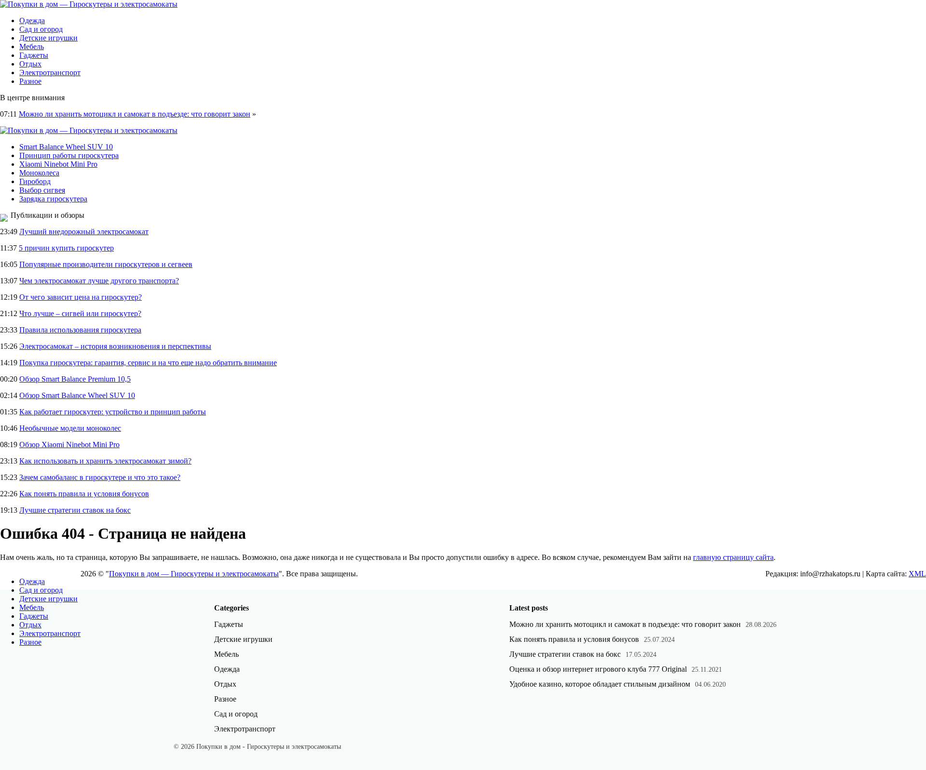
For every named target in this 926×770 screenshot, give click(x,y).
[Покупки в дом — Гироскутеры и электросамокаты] (88, 4)
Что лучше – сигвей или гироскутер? (80, 313)
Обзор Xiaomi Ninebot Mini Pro (69, 444)
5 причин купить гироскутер (66, 248)
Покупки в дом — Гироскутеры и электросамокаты (194, 574)
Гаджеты (33, 55)
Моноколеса (39, 173)
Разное (30, 81)
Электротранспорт (50, 72)
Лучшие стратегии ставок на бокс (75, 510)
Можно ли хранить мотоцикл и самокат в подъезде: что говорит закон (134, 114)
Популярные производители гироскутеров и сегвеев (105, 264)
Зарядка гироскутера (53, 199)
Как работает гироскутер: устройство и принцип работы (112, 412)
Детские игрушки (48, 38)
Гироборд (35, 181)
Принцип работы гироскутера (69, 155)
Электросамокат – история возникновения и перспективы (115, 346)
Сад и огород (41, 29)
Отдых (30, 64)
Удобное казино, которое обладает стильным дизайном (599, 684)
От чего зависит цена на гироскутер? (80, 297)
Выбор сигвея (42, 190)
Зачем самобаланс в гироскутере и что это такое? (99, 477)
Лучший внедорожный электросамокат (84, 231)
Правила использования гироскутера (80, 330)
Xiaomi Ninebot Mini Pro (58, 164)
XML (917, 574)
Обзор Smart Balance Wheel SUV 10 (77, 395)
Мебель (31, 46)
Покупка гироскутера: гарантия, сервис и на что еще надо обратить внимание (148, 362)
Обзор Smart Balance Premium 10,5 (75, 379)
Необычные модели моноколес (70, 428)
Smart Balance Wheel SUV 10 (66, 147)
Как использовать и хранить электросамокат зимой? (105, 461)
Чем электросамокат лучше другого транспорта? (99, 281)
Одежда (32, 20)
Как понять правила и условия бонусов (84, 494)
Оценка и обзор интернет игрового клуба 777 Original (598, 669)
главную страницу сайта (733, 557)
